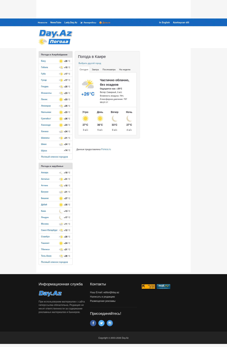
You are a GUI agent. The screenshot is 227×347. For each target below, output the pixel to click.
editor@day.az (111, 292)
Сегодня (84, 69)
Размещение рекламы (103, 301)
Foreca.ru (106, 149)
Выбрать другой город (89, 63)
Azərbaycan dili (181, 22)
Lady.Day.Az (70, 22)
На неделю (124, 69)
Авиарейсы (90, 22)
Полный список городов (54, 156)
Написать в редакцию (102, 296)
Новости (42, 22)
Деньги (106, 22)
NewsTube (55, 22)
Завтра (95, 69)
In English (164, 22)
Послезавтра (109, 69)
